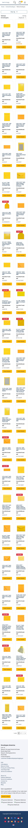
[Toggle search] (14, 2)
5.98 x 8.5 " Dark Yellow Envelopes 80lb (20, 273)
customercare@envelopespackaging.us (12, 758)
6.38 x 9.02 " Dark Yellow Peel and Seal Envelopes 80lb (20, 125)
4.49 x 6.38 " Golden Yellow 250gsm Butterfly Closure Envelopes (21, 507)
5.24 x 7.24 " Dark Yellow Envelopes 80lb (20, 716)
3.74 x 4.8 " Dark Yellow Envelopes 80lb (6, 658)
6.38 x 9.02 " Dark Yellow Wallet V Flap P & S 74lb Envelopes (20, 536)
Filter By (13, 12)
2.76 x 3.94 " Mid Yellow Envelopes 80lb (6, 331)
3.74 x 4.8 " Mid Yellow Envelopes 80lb (20, 687)
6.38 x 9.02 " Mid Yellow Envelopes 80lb (6, 95)
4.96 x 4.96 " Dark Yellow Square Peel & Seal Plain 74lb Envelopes (20, 389)
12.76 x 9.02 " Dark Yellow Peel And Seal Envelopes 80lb (21, 596)
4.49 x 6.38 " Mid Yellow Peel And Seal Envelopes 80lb (20, 34)
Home (2, 6)
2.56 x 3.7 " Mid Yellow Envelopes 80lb (6, 273)
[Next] (23, 733)
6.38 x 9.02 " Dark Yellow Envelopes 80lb (6, 597)
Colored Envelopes (10, 6)
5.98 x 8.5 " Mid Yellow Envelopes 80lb (20, 449)
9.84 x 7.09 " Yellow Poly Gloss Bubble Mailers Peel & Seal (6, 419)
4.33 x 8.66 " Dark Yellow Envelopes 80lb (6, 155)
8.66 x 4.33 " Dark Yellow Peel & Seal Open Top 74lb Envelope (6, 716)
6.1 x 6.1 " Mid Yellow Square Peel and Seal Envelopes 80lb (6, 359)
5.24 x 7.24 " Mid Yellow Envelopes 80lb (6, 687)
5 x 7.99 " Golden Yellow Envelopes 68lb (20, 302)
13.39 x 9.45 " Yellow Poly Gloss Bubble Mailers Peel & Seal (20, 95)
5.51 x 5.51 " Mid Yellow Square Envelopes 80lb (20, 478)
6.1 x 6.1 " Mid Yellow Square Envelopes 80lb (6, 184)
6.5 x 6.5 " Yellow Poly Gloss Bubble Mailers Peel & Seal (6, 243)
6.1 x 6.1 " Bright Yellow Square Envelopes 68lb (20, 331)
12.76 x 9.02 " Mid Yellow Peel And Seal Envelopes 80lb (6, 125)
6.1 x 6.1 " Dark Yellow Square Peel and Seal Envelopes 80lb (20, 627)
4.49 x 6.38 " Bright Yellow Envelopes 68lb (20, 244)
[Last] (25, 733)
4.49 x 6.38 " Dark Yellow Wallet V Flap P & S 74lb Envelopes (20, 184)
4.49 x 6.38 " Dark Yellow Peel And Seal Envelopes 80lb (20, 213)
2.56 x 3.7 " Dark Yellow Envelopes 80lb (6, 449)
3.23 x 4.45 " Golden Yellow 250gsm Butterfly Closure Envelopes (21, 566)
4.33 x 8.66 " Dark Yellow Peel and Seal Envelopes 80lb (20, 359)
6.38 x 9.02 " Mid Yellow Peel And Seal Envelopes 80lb (6, 65)
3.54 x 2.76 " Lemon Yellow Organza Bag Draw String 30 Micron (21, 658)
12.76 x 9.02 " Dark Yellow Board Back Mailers (7, 390)
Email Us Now (6, 796)
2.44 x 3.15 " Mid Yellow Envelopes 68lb (6, 214)
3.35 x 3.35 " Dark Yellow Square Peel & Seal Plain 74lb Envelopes (6, 507)
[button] (25, 2)
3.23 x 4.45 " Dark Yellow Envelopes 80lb (6, 567)
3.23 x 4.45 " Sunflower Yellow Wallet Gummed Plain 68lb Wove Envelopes (6, 627)
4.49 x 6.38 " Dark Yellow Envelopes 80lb (20, 65)
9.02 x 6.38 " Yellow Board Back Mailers (21, 155)
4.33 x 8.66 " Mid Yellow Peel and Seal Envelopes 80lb (6, 34)
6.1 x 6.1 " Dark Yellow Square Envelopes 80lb (6, 537)
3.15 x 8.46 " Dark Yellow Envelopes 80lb (6, 478)
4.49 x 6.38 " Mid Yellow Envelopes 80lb (20, 419)
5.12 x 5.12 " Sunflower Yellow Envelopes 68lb (6, 302)
